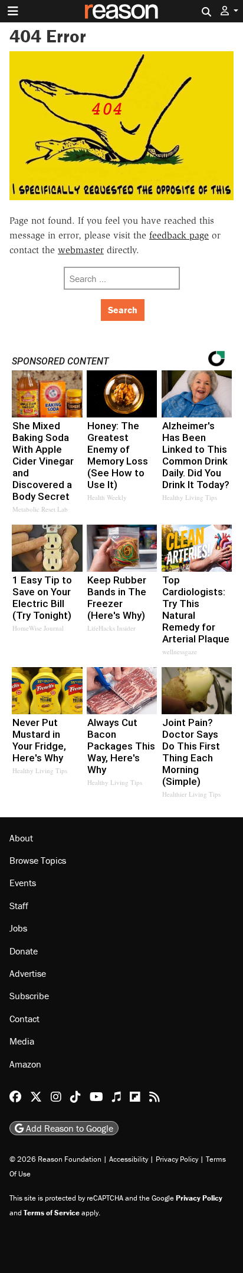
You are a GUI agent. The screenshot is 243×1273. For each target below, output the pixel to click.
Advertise (27, 973)
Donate (23, 951)
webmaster (81, 250)
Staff (18, 905)
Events (22, 883)
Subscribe (29, 996)
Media (21, 1041)
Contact (24, 1019)
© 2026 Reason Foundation (55, 1159)
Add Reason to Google (68, 1128)
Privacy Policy (177, 1159)
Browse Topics (37, 860)
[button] (229, 11)
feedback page (179, 235)
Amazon (25, 1064)
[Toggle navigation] (13, 11)
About (21, 838)
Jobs (18, 928)
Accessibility (128, 1159)
